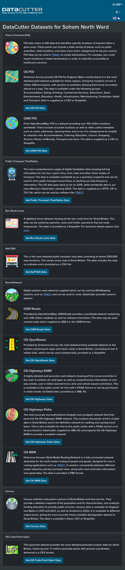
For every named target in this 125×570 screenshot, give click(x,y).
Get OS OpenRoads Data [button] (40, 360)
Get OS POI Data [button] (35, 108)
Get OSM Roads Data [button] (38, 329)
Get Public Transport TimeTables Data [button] (47, 200)
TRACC (56, 55)
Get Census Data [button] (35, 526)
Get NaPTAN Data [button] (36, 272)
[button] (118, 4)
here (26, 230)
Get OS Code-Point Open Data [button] (43, 560)
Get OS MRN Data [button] (36, 480)
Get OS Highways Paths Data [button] (43, 442)
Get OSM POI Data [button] (36, 150)
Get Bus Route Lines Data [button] (40, 238)
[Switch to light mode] (118, 18)
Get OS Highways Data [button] (39, 399)
